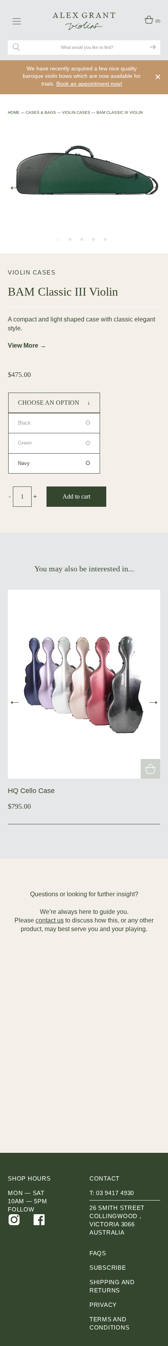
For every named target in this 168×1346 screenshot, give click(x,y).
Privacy (103, 1304)
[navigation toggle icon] (17, 21)
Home (14, 112)
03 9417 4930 (115, 1193)
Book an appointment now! (89, 84)
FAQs (97, 1253)
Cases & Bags (41, 112)
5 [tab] (105, 239)
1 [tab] (58, 239)
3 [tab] (81, 239)
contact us (50, 920)
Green (25, 443)
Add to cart (76, 496)
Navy (24, 463)
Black (24, 423)
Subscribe (107, 1267)
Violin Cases (76, 112)
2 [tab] (69, 239)
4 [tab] (93, 239)
